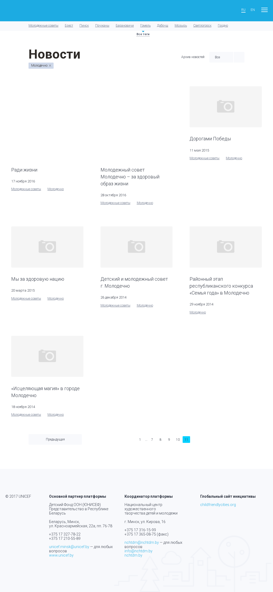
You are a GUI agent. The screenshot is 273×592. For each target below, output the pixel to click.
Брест (69, 25)
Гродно (223, 25)
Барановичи (125, 25)
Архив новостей (192, 57)
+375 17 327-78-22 (65, 534)
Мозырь (181, 25)
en (253, 10)
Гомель (145, 25)
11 (186, 440)
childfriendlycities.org (218, 505)
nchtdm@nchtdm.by (142, 542)
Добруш (162, 25)
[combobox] (221, 57)
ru (243, 10)
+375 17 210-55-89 (65, 538)
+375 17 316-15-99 (140, 530)
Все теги (143, 34)
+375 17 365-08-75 (140, 534)
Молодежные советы (43, 25)
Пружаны (102, 25)
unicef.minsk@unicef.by (69, 547)
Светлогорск (202, 25)
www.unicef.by (61, 555)
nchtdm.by (133, 555)
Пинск (84, 25)
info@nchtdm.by (138, 551)
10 (178, 440)
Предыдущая (55, 439)
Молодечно (55, 189)
